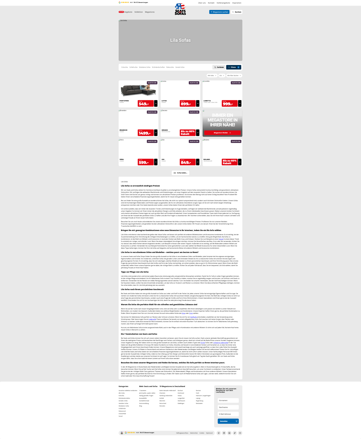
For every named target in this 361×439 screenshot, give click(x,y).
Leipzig (198, 398)
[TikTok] (234, 433)
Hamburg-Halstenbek (165, 395)
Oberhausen (181, 401)
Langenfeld (181, 398)
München (162, 401)
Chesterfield (122, 413)
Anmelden (224, 421)
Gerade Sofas (179, 67)
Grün (191, 313)
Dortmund (181, 393)
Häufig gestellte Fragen (146, 395)
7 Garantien (142, 390)
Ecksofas (124, 67)
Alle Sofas (122, 393)
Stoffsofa (193, 317)
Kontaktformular (144, 401)
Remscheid (162, 403)
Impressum (209, 433)
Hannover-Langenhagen (203, 395)
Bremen (198, 390)
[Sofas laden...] (180, 173)
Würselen (162, 406)
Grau (183, 313)
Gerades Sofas (123, 401)
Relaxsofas (170, 67)
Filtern (235, 67)
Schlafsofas (133, 67)
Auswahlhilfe (143, 398)
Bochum (180, 390)
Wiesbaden (199, 403)
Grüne (203, 343)
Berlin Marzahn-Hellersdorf (167, 390)
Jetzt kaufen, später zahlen (147, 393)
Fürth (197, 393)
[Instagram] (224, 433)
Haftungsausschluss (182, 433)
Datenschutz (194, 433)
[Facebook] (218, 433)
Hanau (180, 395)
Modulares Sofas (145, 67)
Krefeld (161, 398)
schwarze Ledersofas (220, 343)
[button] (133, 2)
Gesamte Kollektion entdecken (128, 390)
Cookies (201, 433)
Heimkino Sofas (123, 403)
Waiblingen (181, 403)
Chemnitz (162, 393)
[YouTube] (240, 433)
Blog (140, 406)
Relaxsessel (122, 411)
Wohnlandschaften (158, 67)
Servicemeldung (144, 403)
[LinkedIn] (229, 433)
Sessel (221, 239)
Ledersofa (152, 319)
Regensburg (199, 401)
